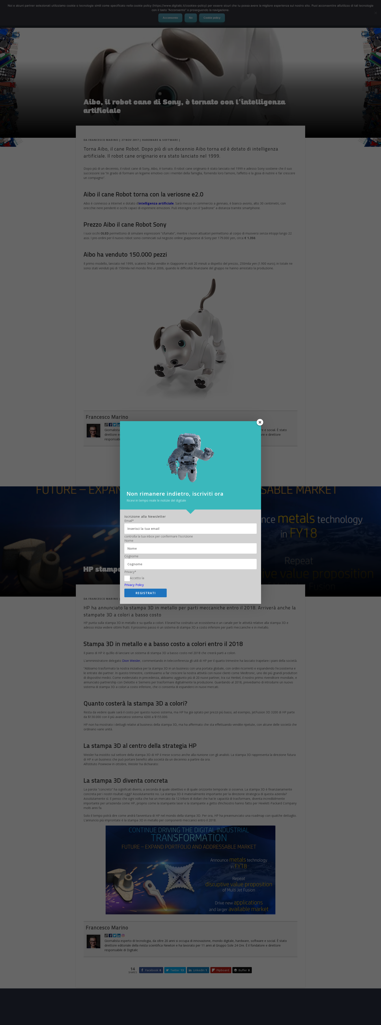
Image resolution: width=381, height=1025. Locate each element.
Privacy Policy (134, 585)
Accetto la (137, 578)
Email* (129, 520)
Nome (128, 540)
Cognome (131, 556)
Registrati (146, 593)
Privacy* (130, 571)
